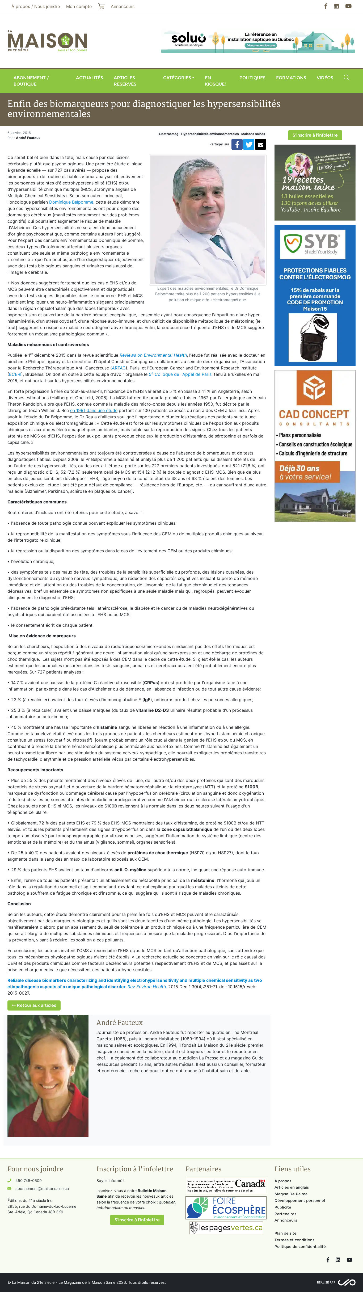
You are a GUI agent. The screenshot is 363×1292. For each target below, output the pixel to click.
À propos (283, 1181)
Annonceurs (286, 1220)
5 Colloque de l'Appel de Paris (180, 374)
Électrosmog (169, 134)
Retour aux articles (36, 1005)
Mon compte (79, 6)
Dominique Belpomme (71, 202)
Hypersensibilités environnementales (210, 134)
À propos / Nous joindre (35, 6)
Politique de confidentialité (300, 1246)
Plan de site (286, 1233)
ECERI (15, 374)
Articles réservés (125, 81)
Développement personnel (300, 1200)
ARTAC (119, 368)
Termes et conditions (294, 1240)
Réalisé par (326, 1282)
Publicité (283, 1207)
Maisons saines (253, 134)
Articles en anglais (292, 1187)
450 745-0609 (28, 1180)
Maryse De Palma (291, 1194)
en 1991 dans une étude (93, 410)
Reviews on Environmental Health (153, 355)
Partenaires (285, 1213)
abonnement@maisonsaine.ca (42, 1188)
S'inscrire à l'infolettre (315, 135)
